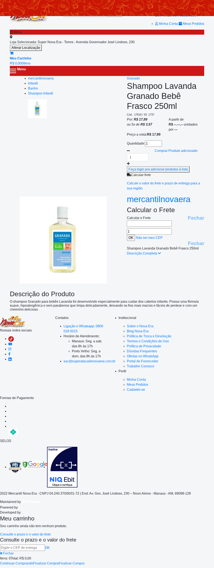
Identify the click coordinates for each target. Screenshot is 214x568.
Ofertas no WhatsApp (142, 356)
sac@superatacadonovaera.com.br (89, 361)
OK (47, 547)
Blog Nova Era (138, 331)
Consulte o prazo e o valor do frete (25, 534)
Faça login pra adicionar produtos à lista (158, 169)
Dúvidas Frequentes (142, 351)
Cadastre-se (136, 389)
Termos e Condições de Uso (148, 341)
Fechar (196, 218)
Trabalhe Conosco (140, 366)
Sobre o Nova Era (140, 326)
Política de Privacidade (144, 346)
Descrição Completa (142, 253)
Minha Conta (168, 23)
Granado (133, 78)
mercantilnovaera (158, 199)
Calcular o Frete (139, 218)
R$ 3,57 (146, 124)
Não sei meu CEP (149, 237)
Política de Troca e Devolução (149, 336)
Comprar (176, 150)
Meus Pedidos (193, 23)
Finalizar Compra (46, 563)
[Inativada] (62, 467)
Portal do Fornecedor (142, 361)
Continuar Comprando (16, 563)
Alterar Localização (25, 47)
